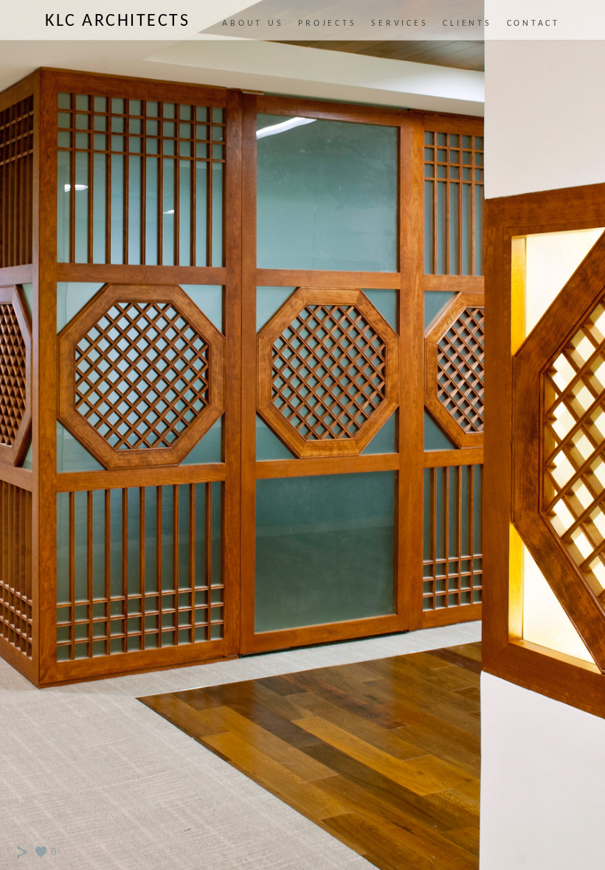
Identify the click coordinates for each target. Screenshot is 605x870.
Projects (327, 23)
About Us (252, 23)
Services (399, 23)
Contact (533, 23)
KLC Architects (117, 21)
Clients (467, 23)
